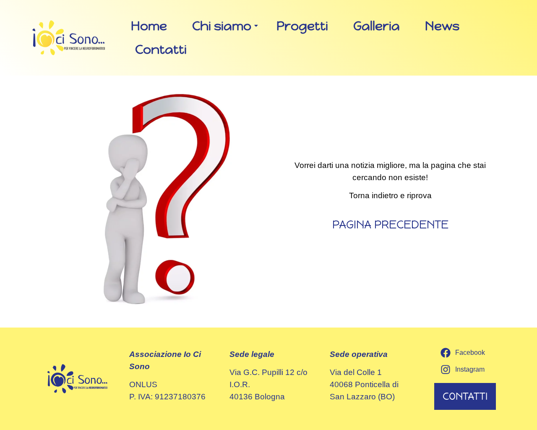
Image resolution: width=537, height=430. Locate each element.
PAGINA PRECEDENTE (390, 224)
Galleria (376, 26)
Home (149, 26)
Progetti (302, 26)
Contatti (161, 49)
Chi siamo (221, 26)
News (442, 26)
